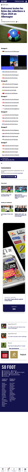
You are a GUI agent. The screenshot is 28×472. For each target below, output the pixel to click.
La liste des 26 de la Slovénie (11, 99)
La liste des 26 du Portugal (11, 151)
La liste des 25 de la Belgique (11, 130)
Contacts (15, 371)
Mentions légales (20, 372)
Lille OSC (12, 389)
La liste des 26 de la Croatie (11, 87)
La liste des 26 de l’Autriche (11, 121)
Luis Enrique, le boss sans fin (7, 206)
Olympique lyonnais (12, 386)
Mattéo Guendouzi (4, 384)
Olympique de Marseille (12, 394)
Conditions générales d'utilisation (11, 373)
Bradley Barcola (3, 386)
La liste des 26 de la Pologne (11, 114)
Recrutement (6, 376)
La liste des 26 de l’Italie (10, 90)
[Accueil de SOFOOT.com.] (4, 1)
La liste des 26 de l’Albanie (11, 93)
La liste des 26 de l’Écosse (10, 71)
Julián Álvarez (3, 389)
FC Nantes (12, 397)
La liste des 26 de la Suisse (11, 78)
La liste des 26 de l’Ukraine (11, 139)
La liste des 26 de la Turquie (11, 145)
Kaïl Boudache (4, 399)
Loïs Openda (5, 401)
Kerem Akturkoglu (4, 403)
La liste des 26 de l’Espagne (11, 84)
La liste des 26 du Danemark (11, 102)
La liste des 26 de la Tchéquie (11, 155)
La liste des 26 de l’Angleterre (11, 108)
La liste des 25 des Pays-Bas (11, 118)
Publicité (5, 374)
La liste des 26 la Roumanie (11, 136)
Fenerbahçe (12, 388)
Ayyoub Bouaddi (4, 394)
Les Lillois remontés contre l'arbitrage (10, 332)
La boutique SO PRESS (8, 372)
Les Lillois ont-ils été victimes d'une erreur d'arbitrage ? (11, 323)
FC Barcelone (13, 398)
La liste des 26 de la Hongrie (11, 74)
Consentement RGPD (15, 374)
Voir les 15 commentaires (8, 176)
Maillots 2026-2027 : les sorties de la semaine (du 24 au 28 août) (21, 207)
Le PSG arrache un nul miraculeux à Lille (6, 187)
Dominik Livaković (4, 396)
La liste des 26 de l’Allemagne (11, 51)
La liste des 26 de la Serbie (11, 105)
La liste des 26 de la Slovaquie (11, 133)
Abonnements (6, 371)
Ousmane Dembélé (4, 391)
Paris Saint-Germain (12, 384)
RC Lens (11, 396)
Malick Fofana (3, 405)
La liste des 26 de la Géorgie (11, 148)
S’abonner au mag (19, 1)
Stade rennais (11, 391)
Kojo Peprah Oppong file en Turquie (9, 341)
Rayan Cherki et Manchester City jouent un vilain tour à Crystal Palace (20, 188)
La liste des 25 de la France (11, 124)
